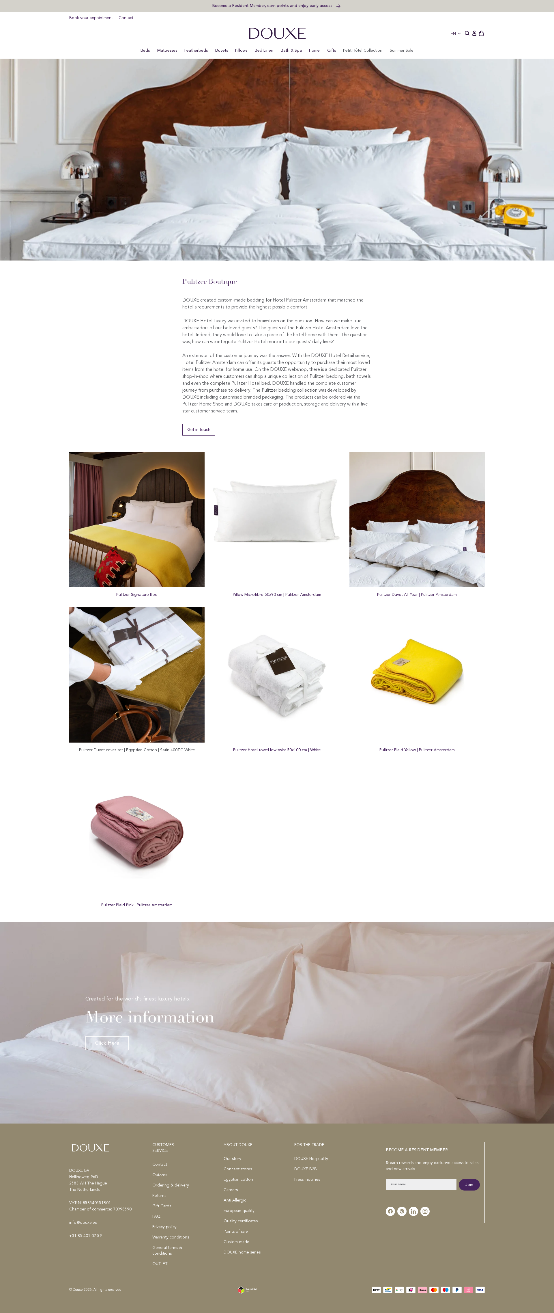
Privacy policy (164, 1227)
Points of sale (236, 1232)
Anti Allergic (235, 1200)
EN (453, 33)
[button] (467, 33)
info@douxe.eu (83, 1223)
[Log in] (474, 33)
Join (469, 1185)
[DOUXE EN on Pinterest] (402, 1211)
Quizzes (159, 1175)
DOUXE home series (242, 1252)
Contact (126, 18)
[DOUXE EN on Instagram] (425, 1211)
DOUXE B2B (305, 1169)
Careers (231, 1190)
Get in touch (198, 430)
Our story (232, 1159)
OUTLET (159, 1264)
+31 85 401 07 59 (85, 1236)
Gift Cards (161, 1206)
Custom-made (236, 1242)
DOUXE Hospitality (311, 1159)
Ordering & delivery (170, 1185)
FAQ (156, 1217)
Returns (159, 1196)
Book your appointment (91, 18)
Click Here (107, 1043)
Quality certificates (241, 1221)
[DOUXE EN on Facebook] (390, 1211)
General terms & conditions (167, 1251)
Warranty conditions (170, 1237)
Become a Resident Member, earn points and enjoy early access (273, 5)
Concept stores (238, 1169)
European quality (239, 1211)
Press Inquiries (307, 1180)
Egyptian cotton (238, 1180)
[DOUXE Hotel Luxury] (277, 33)
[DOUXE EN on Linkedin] (413, 1211)
